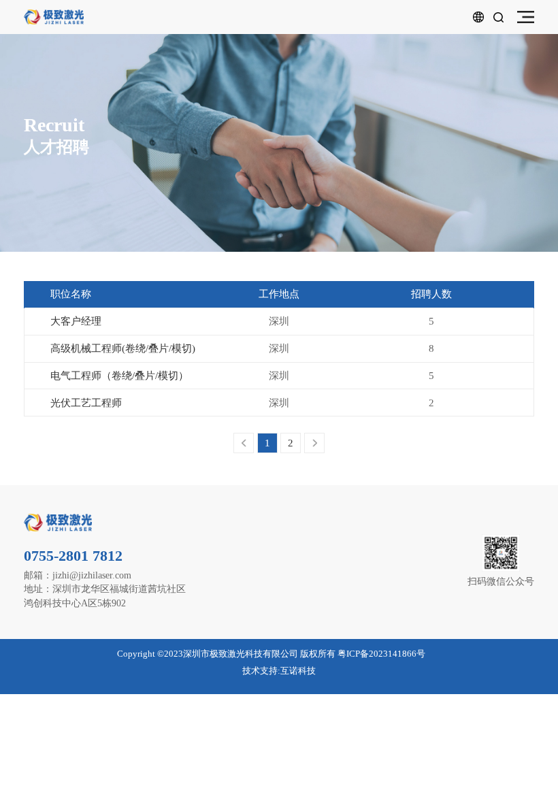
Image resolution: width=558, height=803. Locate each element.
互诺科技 (298, 671)
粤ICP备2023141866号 (381, 654)
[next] (314, 443)
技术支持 (260, 671)
